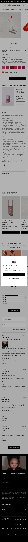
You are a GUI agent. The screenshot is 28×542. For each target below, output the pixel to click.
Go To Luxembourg (14, 278)
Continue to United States (14, 274)
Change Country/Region (14, 283)
